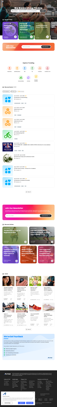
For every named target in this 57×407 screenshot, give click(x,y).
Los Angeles (40, 382)
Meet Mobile (14, 384)
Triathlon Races (24, 382)
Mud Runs (31, 386)
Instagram (7, 384)
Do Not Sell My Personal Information (44, 394)
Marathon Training (48, 389)
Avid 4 (31, 14)
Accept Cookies (30, 402)
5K (32, 69)
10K (35, 14)
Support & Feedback (40, 399)
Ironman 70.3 (21, 14)
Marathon (31, 382)
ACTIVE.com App (15, 381)
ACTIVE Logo (6, 373)
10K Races (22, 387)
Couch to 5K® (15, 382)
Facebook (7, 381)
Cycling (22, 383)
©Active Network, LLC (36, 402)
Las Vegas (39, 387)
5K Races (22, 386)
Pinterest (7, 383)
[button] (28, 10)
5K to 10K (14, 383)
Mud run (26, 14)
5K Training (48, 383)
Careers (35, 398)
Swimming (31, 387)
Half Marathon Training (48, 387)
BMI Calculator (48, 381)
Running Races (23, 381)
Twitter (6, 382)
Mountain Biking (40, 14)
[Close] (33, 392)
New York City (40, 383)
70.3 (47, 69)
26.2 (9, 69)
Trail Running (31, 384)
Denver (39, 384)
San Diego (39, 381)
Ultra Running (31, 383)
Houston (39, 386)
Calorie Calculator (49, 382)
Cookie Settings (7, 402)
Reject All (21, 402)
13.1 (17, 69)
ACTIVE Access (46, 399)
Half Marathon (32, 381)
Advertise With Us (51, 399)
